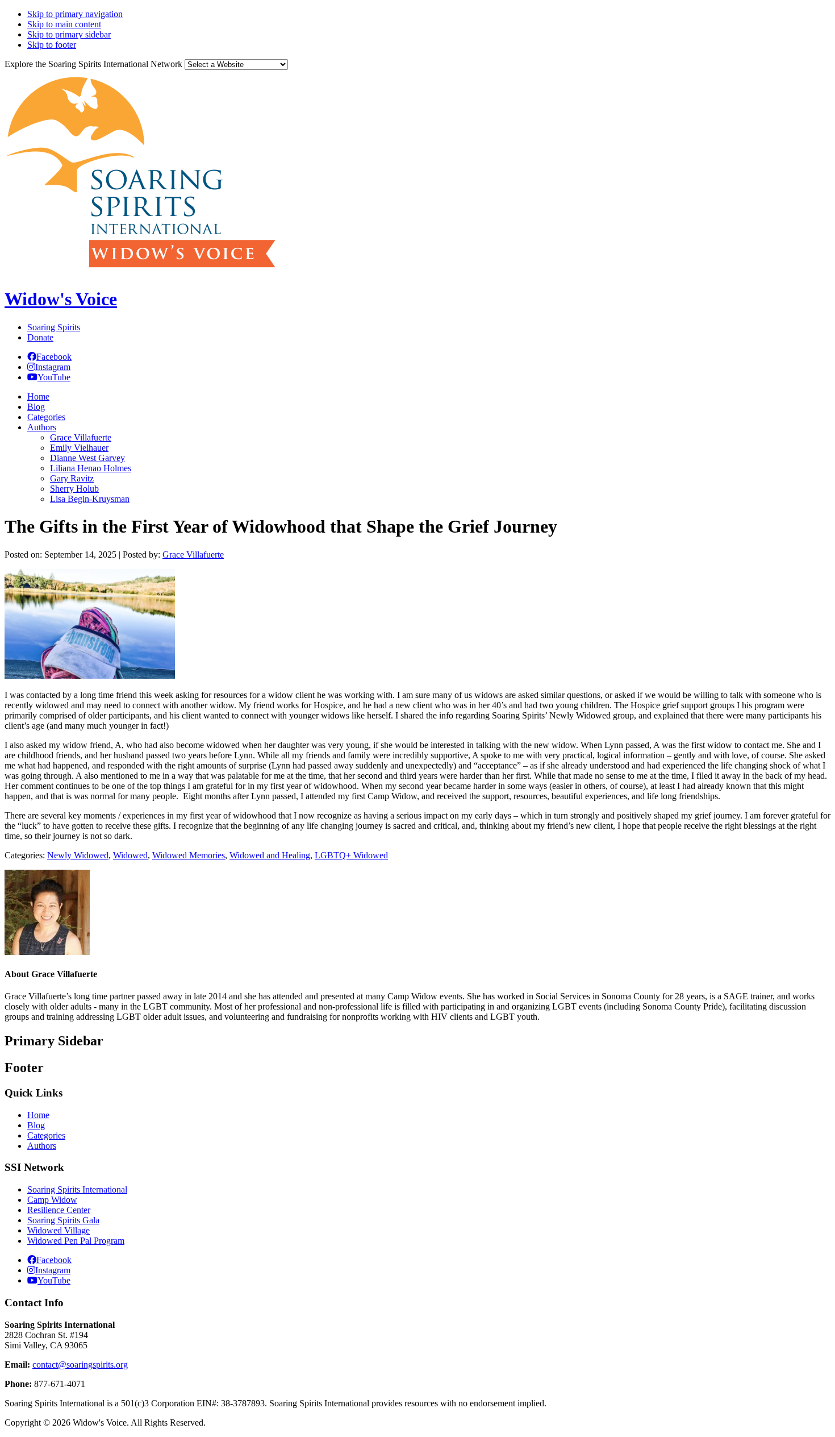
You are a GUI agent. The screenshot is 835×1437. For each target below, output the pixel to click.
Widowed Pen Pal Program (75, 1240)
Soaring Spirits (53, 327)
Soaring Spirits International (77, 1189)
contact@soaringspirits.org (80, 1364)
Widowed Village (58, 1230)
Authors (41, 1146)
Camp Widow (52, 1200)
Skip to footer (51, 44)
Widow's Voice (61, 299)
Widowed (130, 855)
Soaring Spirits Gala (63, 1220)
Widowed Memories (188, 855)
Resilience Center (58, 1210)
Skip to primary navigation (75, 14)
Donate (40, 337)
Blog (36, 1125)
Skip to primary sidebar (69, 34)
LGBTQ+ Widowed (351, 855)
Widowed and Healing (269, 855)
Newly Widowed (77, 855)
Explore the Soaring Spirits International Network (93, 64)
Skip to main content (64, 24)
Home (38, 1115)
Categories (46, 1135)
